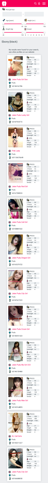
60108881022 (17, 229)
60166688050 (17, 479)
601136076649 (17, 157)
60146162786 (17, 86)
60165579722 (17, 264)
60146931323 (17, 336)
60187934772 (17, 122)
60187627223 (17, 300)
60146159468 (17, 371)
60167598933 (17, 193)
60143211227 (17, 443)
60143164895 (17, 407)
